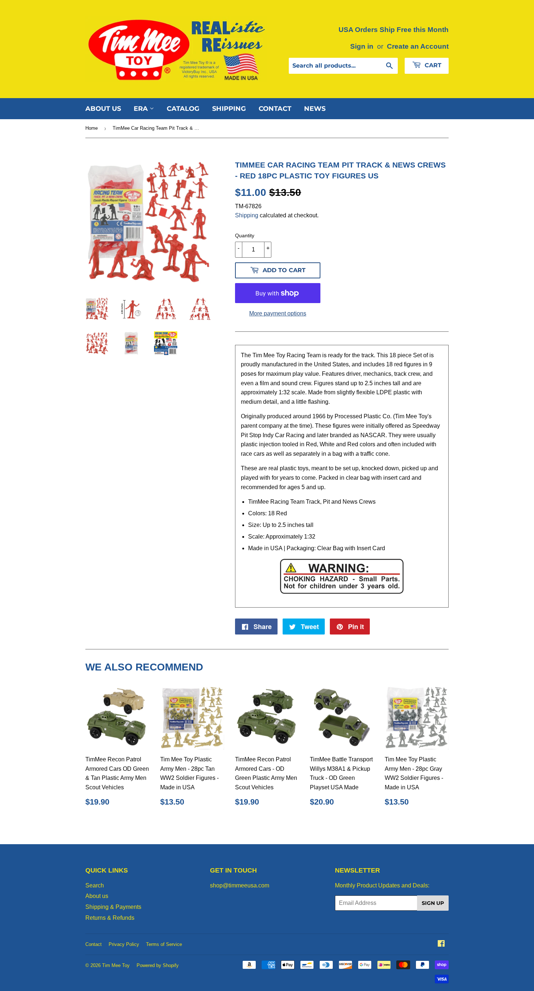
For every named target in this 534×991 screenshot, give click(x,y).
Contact (275, 109)
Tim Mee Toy (116, 965)
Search (94, 885)
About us (103, 109)
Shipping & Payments (113, 907)
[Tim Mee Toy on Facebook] (441, 944)
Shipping (229, 109)
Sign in (361, 46)
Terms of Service (164, 944)
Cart (432, 65)
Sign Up (433, 903)
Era (142, 109)
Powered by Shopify (158, 965)
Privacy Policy (124, 944)
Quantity (244, 235)
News (314, 109)
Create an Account (418, 46)
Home (91, 128)
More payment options (277, 313)
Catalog (183, 109)
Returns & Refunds (109, 918)
